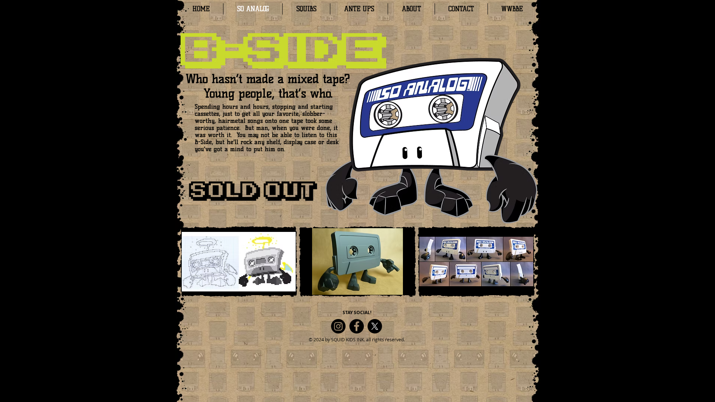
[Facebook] (356, 326)
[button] (239, 261)
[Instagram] (338, 326)
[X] (375, 326)
